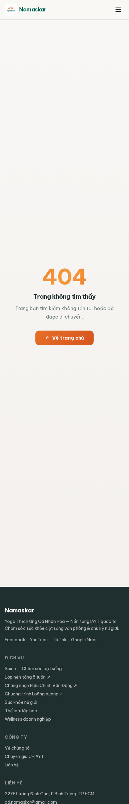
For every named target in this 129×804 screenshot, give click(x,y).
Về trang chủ (68, 338)
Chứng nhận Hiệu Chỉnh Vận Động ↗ (41, 685)
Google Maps (84, 639)
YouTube (39, 639)
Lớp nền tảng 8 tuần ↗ (27, 677)
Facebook (15, 639)
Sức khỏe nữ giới (21, 702)
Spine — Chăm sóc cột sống (33, 668)
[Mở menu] (118, 10)
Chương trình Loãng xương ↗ (34, 694)
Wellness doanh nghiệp (28, 719)
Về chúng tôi (18, 748)
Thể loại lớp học (21, 710)
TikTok (59, 639)
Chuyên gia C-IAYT (24, 756)
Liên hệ (12, 765)
